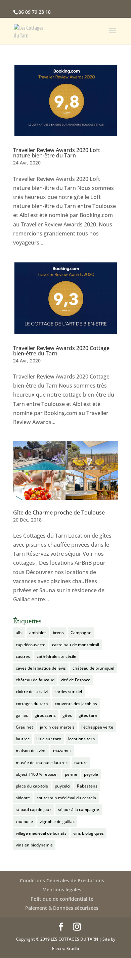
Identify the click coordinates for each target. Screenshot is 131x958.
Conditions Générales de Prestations (62, 880)
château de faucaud (35, 680)
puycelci (62, 786)
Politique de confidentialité (62, 899)
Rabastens (87, 786)
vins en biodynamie (34, 845)
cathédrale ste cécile (56, 656)
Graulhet (24, 727)
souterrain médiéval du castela (66, 798)
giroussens (45, 715)
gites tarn (88, 715)
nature (81, 762)
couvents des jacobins (76, 703)
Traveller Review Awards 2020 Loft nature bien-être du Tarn (56, 152)
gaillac (22, 715)
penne (71, 774)
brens (58, 632)
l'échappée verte (97, 727)
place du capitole (32, 786)
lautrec (23, 739)
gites (67, 715)
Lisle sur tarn (48, 739)
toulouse (24, 821)
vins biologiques (88, 833)
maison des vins (31, 750)
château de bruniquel (93, 668)
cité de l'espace (75, 680)
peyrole (91, 774)
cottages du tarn (32, 703)
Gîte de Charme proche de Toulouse (59, 512)
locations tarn (81, 739)
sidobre (23, 798)
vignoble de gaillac (57, 821)
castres (23, 656)
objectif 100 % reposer (37, 774)
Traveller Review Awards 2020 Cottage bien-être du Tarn (61, 350)
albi (19, 632)
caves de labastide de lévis (41, 668)
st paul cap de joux (33, 809)
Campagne (81, 632)
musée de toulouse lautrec (42, 762)
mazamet (62, 750)
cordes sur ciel (68, 691)
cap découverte (30, 644)
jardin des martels (57, 727)
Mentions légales (61, 889)
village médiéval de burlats (41, 833)
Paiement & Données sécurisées (61, 908)
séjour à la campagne (78, 809)
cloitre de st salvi (32, 691)
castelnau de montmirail (75, 644)
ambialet (37, 632)
